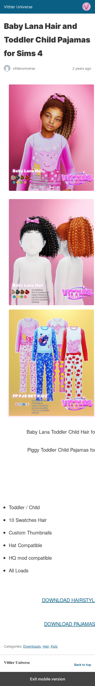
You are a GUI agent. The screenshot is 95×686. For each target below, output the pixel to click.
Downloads (32, 646)
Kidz (54, 646)
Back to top (82, 665)
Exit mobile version (47, 679)
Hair (46, 646)
